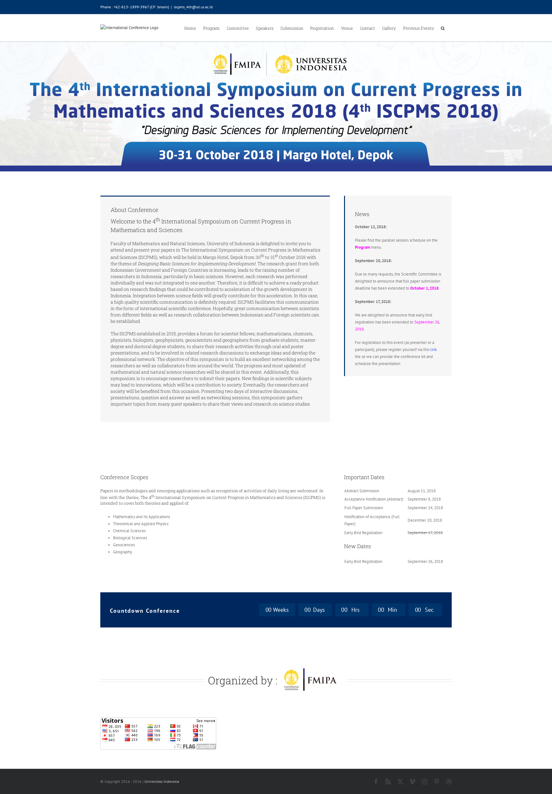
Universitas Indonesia (161, 781)
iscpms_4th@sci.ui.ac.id (193, 6)
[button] (443, 27)
